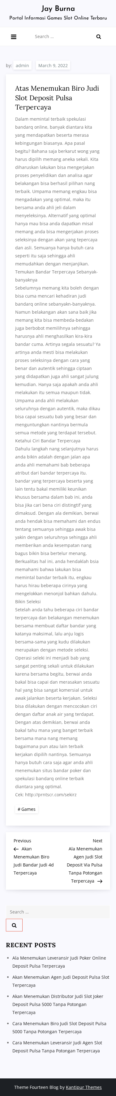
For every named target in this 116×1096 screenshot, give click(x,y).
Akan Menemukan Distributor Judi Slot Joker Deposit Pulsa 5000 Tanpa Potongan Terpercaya (57, 1004)
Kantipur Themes (84, 1087)
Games (28, 809)
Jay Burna (58, 9)
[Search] (99, 36)
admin (22, 65)
